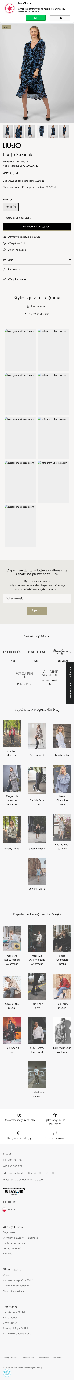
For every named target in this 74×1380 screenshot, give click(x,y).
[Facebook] (4, 1202)
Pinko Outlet (10, 1317)
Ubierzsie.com (28, 1357)
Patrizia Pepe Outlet (14, 1312)
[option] (37, 73)
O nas (6, 1275)
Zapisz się (37, 610)
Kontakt (7, 1253)
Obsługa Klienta (10, 1357)
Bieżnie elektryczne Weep (17, 1333)
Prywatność (43, 1357)
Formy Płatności (12, 1248)
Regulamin (9, 1232)
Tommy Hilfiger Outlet (15, 1328)
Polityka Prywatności (14, 1243)
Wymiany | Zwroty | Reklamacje (20, 1238)
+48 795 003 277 (12, 1166)
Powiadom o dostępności (37, 226)
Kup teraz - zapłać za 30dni (18, 1280)
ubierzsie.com (17, 1367)
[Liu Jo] (12, 147)
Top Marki (57, 1357)
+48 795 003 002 (12, 1160)
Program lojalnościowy (16, 1285)
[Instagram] (14, 1202)
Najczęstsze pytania (13, 1291)
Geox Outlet (10, 1323)
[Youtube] (9, 1202)
